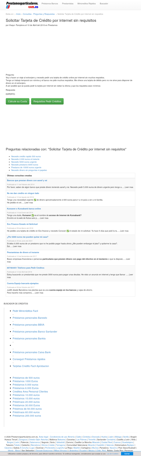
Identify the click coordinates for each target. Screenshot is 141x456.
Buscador (104, 3)
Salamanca (35, 442)
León (17, 442)
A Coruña (24, 447)
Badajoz (130, 445)
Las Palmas (81, 439)
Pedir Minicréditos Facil (25, 311)
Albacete (96, 442)
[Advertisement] (70, 50)
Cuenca (117, 442)
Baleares (61, 439)
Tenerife (91, 439)
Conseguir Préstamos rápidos (29, 359)
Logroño (60, 447)
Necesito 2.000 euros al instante (25, 159)
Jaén (111, 436)
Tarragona (60, 445)
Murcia (95, 447)
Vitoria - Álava (14, 450)
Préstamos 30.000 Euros (26, 405)
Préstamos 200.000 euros (27, 415)
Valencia (110, 445)
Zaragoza (23, 439)
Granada (96, 436)
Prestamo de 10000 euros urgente (26, 167)
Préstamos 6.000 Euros (26, 388)
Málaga (118, 436)
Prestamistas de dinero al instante (23, 252)
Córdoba (86, 436)
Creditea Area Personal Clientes (30, 391)
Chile (98, 450)
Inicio (18, 14)
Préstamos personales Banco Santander (35, 331)
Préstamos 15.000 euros (26, 398)
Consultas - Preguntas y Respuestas (39, 14)
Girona (45, 445)
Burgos (10, 442)
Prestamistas (67, 3)
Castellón (101, 445)
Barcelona (35, 445)
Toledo (17, 445)
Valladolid (60, 442)
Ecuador (83, 450)
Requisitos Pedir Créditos (47, 101)
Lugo (32, 447)
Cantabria (111, 439)
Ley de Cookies (112, 454)
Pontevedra (50, 447)
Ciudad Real (106, 442)
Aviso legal (43, 436)
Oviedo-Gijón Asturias (38, 439)
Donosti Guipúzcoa (44, 450)
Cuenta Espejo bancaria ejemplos (23, 283)
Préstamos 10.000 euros (26, 395)
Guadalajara (127, 442)
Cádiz (78, 436)
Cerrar (127, 453)
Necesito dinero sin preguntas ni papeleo (29, 170)
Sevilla (126, 436)
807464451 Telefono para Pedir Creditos (25, 267)
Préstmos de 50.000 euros (27, 408)
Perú (104, 450)
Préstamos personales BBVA (28, 324)
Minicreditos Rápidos (87, 3)
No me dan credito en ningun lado (23, 193)
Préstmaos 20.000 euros (26, 401)
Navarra (113, 447)
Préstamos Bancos (50, 3)
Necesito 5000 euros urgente (24, 161)
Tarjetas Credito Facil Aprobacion (31, 366)
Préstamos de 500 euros (26, 377)
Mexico (92, 450)
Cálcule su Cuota (17, 101)
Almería (71, 436)
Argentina (74, 450)
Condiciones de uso (58, 436)
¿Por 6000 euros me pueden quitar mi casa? (27, 236)
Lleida (52, 445)
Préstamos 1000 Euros (25, 381)
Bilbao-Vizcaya (60, 450)
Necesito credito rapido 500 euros (26, 156)
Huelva (104, 436)
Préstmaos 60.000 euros (26, 412)
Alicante (91, 445)
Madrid (77, 447)
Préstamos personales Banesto (30, 317)
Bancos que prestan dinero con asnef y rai (27, 180)
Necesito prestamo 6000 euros (24, 164)
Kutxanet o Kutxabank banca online (24, 208)
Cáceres (8, 447)
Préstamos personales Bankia (29, 338)
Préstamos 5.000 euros (25, 384)
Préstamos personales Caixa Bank (32, 352)
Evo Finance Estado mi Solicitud (22, 224)
